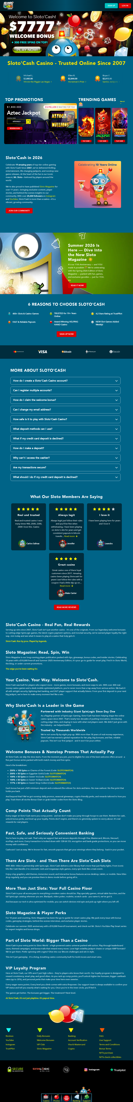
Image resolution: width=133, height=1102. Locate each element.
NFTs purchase (106, 1052)
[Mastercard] (19, 352)
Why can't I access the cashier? (31, 458)
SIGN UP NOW (67, 334)
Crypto (71, 1048)
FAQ (101, 1036)
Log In (125, 5)
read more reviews (66, 607)
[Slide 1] (36, 139)
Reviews (9, 1036)
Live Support (105, 1040)
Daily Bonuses (43, 1036)
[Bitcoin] (67, 352)
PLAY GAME (86, 141)
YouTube (14, 199)
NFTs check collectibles (110, 1057)
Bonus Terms (105, 1048)
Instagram (50, 196)
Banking (72, 1036)
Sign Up (111, 5)
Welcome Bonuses (45, 1040)
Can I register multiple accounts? (32, 390)
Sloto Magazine (47, 186)
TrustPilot (10, 1048)
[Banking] (115, 351)
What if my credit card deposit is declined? (38, 438)
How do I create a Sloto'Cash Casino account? (40, 380)
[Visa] (43, 352)
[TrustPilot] (117, 1069)
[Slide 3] (45, 139)
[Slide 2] (40, 139)
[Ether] (91, 352)
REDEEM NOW (15, 128)
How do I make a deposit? (28, 448)
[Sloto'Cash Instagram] (92, 1069)
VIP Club (41, 1044)
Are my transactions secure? (29, 467)
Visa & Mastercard (76, 1044)
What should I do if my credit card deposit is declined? (45, 477)
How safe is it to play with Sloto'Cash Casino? (40, 419)
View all (122, 101)
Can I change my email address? (32, 409)
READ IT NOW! (77, 285)
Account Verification (77, 1040)
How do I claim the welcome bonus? (34, 400)
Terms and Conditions (109, 1044)
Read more (69, 536)
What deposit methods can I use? (32, 429)
